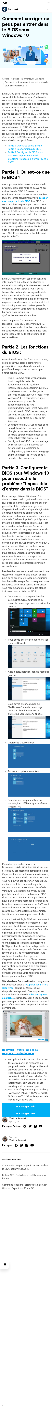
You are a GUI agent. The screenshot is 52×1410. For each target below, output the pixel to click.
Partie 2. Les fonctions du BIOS (24, 149)
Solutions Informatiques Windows (27, 79)
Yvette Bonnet (17, 1118)
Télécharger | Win (25, 1106)
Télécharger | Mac (25, 1113)
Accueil (5, 79)
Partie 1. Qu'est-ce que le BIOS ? (25, 145)
